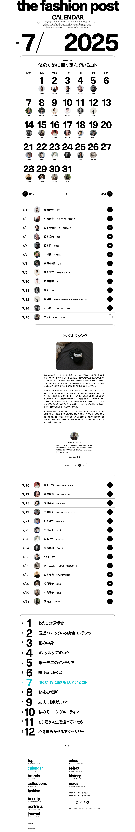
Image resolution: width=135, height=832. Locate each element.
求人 (86, 808)
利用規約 (90, 808)
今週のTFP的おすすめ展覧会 (79, 795)
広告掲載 (75, 808)
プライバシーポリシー (97, 808)
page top (30, 823)
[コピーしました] (83, 465)
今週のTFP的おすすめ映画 (78, 792)
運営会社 (70, 808)
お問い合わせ (81, 808)
